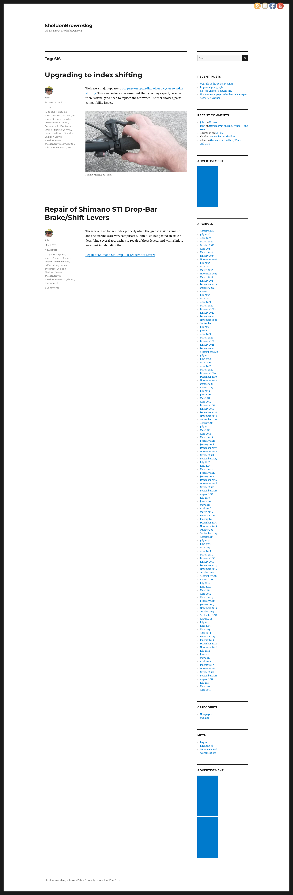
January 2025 (207, 255)
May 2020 (205, 362)
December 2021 (208, 316)
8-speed (57, 258)
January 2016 (207, 519)
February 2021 (207, 341)
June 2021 (205, 330)
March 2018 (206, 437)
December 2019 (208, 376)
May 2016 (205, 504)
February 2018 (207, 440)
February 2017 (207, 472)
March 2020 (206, 369)
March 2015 (206, 554)
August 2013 (206, 618)
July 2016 (205, 497)
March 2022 (206, 305)
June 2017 (205, 465)
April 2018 (205, 433)
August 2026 (207, 231)
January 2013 (207, 640)
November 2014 (208, 569)
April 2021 (205, 334)
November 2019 (208, 380)
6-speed (57, 115)
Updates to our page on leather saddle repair (223, 94)
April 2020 (205, 366)
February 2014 (207, 601)
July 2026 (205, 234)
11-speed (60, 111)
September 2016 (209, 490)
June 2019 (205, 394)
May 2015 (205, 547)
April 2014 (205, 593)
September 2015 (208, 533)
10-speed (50, 111)
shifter (70, 143)
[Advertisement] (208, 187)
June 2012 (205, 654)
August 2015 (206, 537)
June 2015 (205, 544)
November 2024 (208, 259)
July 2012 (205, 650)
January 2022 (207, 312)
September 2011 (208, 675)
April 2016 (205, 508)
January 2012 (207, 665)
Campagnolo (52, 126)
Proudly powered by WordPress (103, 880)
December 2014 (208, 565)
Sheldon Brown (53, 136)
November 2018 (208, 416)
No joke (213, 122)
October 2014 (207, 572)
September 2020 (209, 352)
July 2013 (205, 622)
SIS (57, 147)
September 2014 (208, 576)
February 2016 (208, 515)
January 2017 (207, 476)
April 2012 (205, 661)
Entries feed (206, 745)
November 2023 (208, 273)
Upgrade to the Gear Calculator (216, 83)
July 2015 (205, 540)
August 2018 (206, 423)
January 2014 (207, 604)
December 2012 (208, 643)
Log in (203, 742)
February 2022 (208, 309)
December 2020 (208, 348)
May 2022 (205, 298)
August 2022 (207, 291)
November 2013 (208, 608)
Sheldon (69, 133)
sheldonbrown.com (55, 143)
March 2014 (206, 597)
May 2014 (205, 590)
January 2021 (207, 344)
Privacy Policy (76, 880)
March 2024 (206, 270)
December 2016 (208, 480)
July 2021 (205, 327)
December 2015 (208, 522)
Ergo (47, 129)
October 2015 (207, 529)
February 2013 (207, 636)
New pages (51, 249)
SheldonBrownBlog (69, 25)
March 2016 (206, 512)
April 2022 (205, 302)
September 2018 (208, 419)
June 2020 (205, 359)
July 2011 (204, 682)
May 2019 (205, 398)
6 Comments (52, 287)
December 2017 (208, 448)
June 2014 (205, 586)
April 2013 (205, 633)
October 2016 (207, 487)
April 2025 (205, 248)
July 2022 (205, 295)
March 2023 (206, 277)
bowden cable (53, 122)
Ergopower (57, 129)
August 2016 (206, 494)
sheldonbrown (53, 140)
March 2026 (206, 241)
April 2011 (205, 689)
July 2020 (205, 355)
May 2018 (205, 430)
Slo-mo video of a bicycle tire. (216, 90)
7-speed (67, 115)
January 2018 (207, 444)
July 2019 (205, 391)
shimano (50, 147)
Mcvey (67, 129)
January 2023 (207, 280)
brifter (65, 122)
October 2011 (207, 672)
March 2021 (206, 337)
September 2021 (208, 323)
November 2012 (208, 647)
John (47, 97)
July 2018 (205, 426)
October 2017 (207, 455)
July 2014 (205, 583)
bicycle (66, 119)
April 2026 (205, 238)
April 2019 (205, 401)
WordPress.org (208, 753)
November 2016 (208, 483)
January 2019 (207, 408)
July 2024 (205, 263)
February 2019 (208, 405)
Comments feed (208, 749)
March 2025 (206, 252)
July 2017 (205, 462)
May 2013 (205, 629)
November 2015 (208, 526)
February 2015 (207, 558)
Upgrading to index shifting (93, 75)
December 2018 (208, 412)
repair (48, 133)
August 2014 (206, 579)
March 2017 (206, 469)
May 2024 (205, 266)
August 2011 (206, 679)
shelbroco (57, 133)
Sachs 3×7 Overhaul (210, 98)
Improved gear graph (211, 87)
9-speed (57, 119)
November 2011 (208, 668)
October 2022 (207, 287)
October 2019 (207, 384)
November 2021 (208, 319)
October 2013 (207, 611)
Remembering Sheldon (222, 136)
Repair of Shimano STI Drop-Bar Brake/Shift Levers (101, 213)
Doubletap (66, 126)
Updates (49, 107)
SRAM (63, 147)
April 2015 (205, 551)
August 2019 (206, 387)
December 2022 (208, 284)
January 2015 (207, 561)
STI (69, 147)
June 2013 (205, 625)
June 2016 (205, 501)
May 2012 (205, 657)
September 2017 (208, 458)
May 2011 (205, 686)
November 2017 (208, 451)
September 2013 (208, 615)
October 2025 (207, 245)
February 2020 (208, 373)
